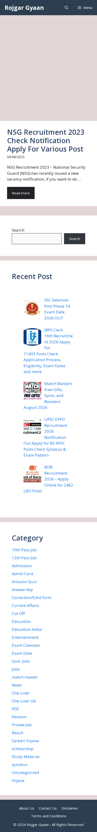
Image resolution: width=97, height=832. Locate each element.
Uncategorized (25, 772)
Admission (22, 565)
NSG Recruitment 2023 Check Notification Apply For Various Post (45, 140)
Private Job (22, 724)
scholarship (22, 748)
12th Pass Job (24, 557)
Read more (21, 193)
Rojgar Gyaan (24, 7)
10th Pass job (24, 549)
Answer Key (22, 589)
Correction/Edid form (31, 597)
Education (21, 621)
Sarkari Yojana (25, 740)
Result (17, 732)
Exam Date (22, 653)
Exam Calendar (26, 645)
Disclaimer (69, 808)
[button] (66, 7)
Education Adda (27, 629)
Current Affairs (25, 605)
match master (25, 677)
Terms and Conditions (48, 816)
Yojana (18, 780)
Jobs (16, 669)
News (17, 685)
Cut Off (18, 613)
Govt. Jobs (21, 661)
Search (18, 230)
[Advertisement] (48, 66)
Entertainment (25, 637)
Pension (19, 716)
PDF (15, 709)
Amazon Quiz (24, 581)
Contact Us (48, 808)
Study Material (26, 756)
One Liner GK (24, 701)
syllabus (20, 764)
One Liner (21, 693)
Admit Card (22, 573)
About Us (26, 808)
